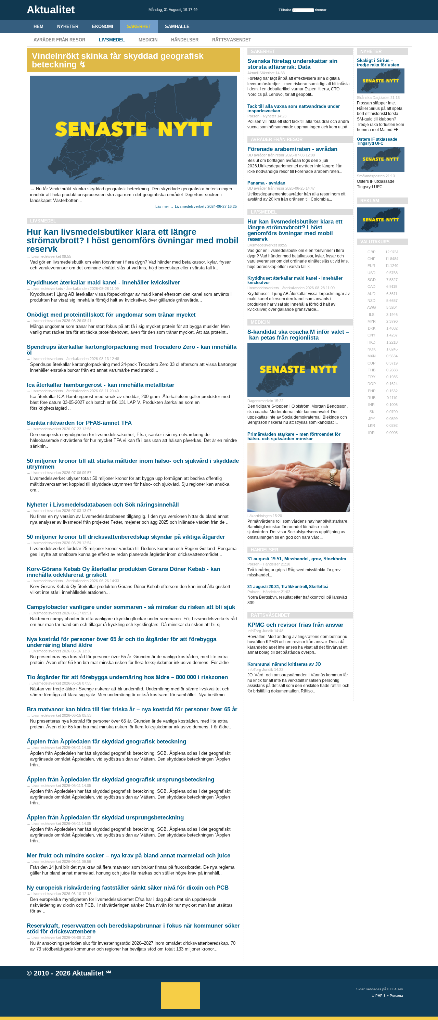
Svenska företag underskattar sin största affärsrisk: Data (292, 64)
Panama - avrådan (266, 183)
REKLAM (369, 200)
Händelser (184, 39)
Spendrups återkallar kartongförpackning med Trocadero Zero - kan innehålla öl (131, 350)
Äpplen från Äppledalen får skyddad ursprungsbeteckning (105, 817)
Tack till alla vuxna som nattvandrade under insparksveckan (293, 108)
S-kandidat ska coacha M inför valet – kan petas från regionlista (298, 335)
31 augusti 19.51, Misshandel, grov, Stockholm (296, 558)
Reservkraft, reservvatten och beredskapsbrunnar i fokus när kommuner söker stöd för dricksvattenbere (133, 928)
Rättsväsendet (231, 39)
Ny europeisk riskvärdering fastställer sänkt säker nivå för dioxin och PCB (128, 887)
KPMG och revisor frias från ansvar (295, 625)
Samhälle (177, 26)
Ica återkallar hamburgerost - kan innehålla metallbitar (101, 385)
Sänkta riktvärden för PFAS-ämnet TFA (79, 423)
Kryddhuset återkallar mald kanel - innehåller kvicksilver (103, 282)
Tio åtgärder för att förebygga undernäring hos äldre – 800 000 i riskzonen (127, 677)
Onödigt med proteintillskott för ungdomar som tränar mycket (111, 314)
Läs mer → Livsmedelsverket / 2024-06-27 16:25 (196, 206)
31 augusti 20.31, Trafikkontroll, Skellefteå (287, 586)
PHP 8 (380, 995)
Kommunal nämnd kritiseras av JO (284, 664)
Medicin (148, 39)
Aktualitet (88, 973)
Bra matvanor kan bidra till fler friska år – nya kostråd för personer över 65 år (132, 709)
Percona (396, 995)
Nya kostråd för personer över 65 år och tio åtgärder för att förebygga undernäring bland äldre (121, 642)
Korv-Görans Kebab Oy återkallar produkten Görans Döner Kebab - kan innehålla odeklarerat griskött (123, 572)
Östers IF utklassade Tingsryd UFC (377, 141)
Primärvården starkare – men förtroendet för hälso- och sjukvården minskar (293, 436)
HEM (38, 26)
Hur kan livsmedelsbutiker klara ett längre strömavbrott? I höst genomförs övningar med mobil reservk (133, 240)
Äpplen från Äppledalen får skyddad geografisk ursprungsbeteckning (120, 779)
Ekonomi (102, 26)
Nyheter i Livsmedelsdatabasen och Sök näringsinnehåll (103, 504)
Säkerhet (139, 26)
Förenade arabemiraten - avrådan (292, 149)
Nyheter (67, 26)
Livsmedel (112, 39)
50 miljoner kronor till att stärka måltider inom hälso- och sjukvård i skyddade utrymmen (133, 464)
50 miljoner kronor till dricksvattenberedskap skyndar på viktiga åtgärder (126, 537)
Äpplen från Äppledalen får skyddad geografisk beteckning (106, 741)
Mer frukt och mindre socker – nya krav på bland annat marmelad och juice (128, 855)
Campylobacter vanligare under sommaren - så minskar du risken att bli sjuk (131, 607)
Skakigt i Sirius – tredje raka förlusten (378, 62)
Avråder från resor (59, 39)
